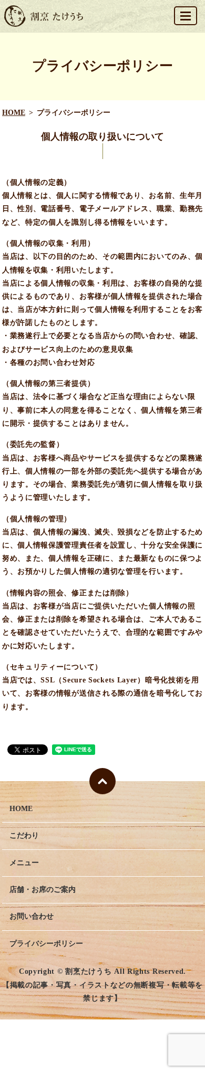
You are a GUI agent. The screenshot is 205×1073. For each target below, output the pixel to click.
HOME (13, 113)
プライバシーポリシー (46, 944)
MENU (185, 15)
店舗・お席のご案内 (42, 889)
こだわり (24, 835)
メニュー (24, 863)
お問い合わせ (31, 916)
